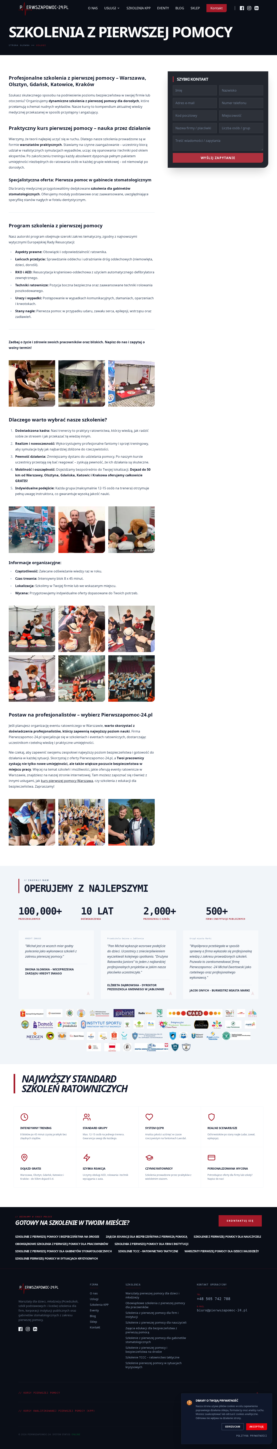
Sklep (93, 1322)
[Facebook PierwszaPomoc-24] (242, 8)
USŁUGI (110, 8)
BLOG (179, 8)
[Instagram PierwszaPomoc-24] (249, 8)
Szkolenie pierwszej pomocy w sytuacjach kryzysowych (56, 1258)
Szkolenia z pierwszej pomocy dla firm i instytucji (151, 1244)
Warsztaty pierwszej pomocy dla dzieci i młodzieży (222, 1251)
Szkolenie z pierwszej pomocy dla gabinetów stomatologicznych (63, 1251)
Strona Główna (19, 45)
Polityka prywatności (251, 1435)
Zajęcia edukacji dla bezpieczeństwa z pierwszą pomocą (146, 1236)
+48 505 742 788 (213, 1299)
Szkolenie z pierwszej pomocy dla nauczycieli (227, 1236)
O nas (94, 1293)
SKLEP (195, 8)
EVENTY (163, 8)
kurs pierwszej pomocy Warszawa (67, 781)
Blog (93, 1316)
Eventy (94, 1310)
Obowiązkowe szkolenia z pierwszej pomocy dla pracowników (61, 1244)
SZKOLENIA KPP (139, 8)
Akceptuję (256, 1426)
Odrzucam (232, 1426)
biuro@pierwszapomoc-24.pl (222, 1310)
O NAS (93, 8)
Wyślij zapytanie (218, 158)
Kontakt (216, 8)
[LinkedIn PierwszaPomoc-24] (256, 8)
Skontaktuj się (240, 1220)
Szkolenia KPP (99, 1305)
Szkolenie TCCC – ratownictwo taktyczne (148, 1251)
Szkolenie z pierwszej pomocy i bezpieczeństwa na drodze (57, 1236)
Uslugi (94, 1299)
